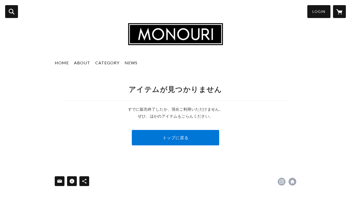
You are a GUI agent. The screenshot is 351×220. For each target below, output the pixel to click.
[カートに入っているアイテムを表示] (339, 11)
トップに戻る (176, 137)
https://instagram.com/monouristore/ (281, 182)
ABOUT (82, 62)
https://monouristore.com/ (292, 182)
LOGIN (318, 11)
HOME (62, 62)
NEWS (131, 62)
